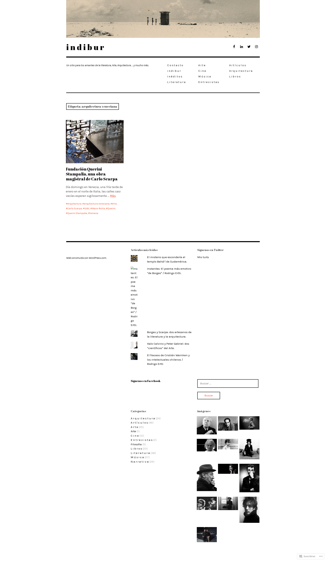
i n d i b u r (85, 46)
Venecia (94, 213)
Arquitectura (74, 203)
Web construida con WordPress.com (86, 257)
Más (113, 196)
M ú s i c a (204, 76)
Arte (114, 203)
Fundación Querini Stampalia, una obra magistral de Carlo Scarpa (92, 174)
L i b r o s (234, 76)
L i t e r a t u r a (176, 82)
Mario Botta (98, 208)
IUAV (86, 208)
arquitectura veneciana (97, 203)
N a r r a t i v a (140, 461)
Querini (111, 208)
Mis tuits (203, 257)
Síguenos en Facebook (145, 381)
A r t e (201, 65)
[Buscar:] (227, 383)
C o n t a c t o (175, 65)
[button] (207, 425)
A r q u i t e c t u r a (240, 70)
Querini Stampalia (77, 213)
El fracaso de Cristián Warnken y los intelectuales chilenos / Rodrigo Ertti (168, 359)
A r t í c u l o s (237, 65)
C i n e (202, 70)
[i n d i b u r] (163, 19)
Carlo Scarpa (74, 208)
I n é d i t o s (174, 76)
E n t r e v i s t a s (208, 82)
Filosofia (136, 444)
